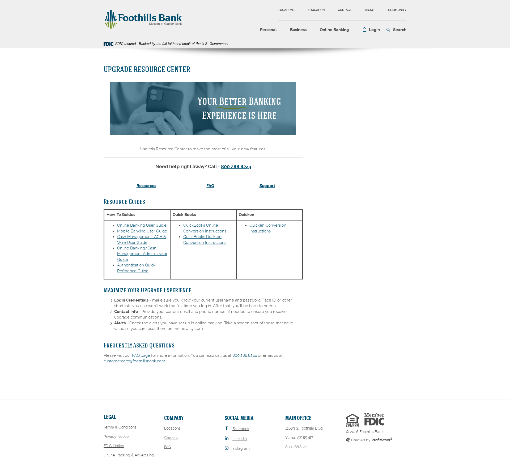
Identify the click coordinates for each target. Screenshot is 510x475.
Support (267, 185)
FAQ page (141, 355)
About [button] (370, 10)
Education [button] (316, 10)
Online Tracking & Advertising (129, 455)
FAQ (210, 185)
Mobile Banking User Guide (142, 231)
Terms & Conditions (120, 427)
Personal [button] (268, 29)
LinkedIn (239, 438)
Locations (286, 10)
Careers (171, 437)
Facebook (240, 429)
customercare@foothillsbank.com (134, 361)
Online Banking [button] (334, 29)
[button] (371, 29)
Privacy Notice (116, 436)
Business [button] (298, 29)
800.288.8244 (236, 166)
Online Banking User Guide (142, 225)
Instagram (241, 448)
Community (397, 10)
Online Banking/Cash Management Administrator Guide (142, 254)
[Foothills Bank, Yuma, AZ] (143, 19)
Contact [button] (345, 10)
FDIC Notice (114, 446)
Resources (146, 185)
